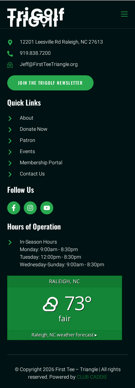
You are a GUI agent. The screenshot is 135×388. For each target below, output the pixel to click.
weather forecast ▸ (64, 335)
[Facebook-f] (13, 207)
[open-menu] (124, 14)
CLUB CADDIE (92, 377)
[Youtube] (46, 207)
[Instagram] (30, 207)
